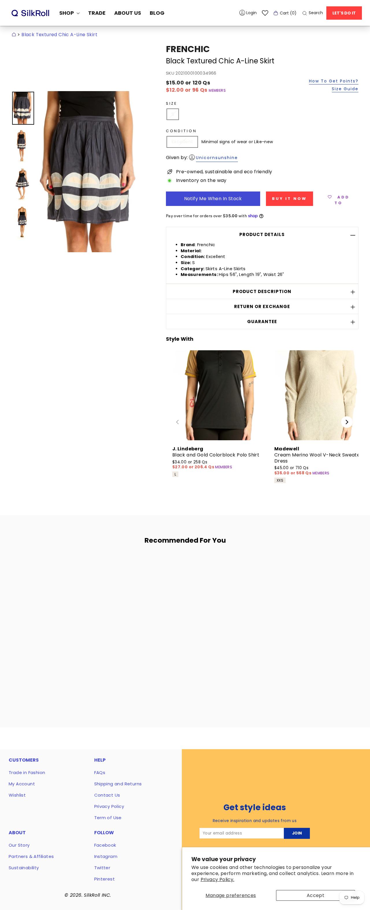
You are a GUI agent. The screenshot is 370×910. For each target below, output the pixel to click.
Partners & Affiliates (31, 856)
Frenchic (188, 49)
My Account (22, 784)
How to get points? (333, 81)
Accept (315, 895)
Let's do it (344, 13)
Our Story (19, 845)
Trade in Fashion (27, 772)
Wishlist (17, 795)
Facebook (105, 845)
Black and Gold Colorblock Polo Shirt (215, 455)
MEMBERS (217, 90)
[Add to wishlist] (91, 565)
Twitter (102, 868)
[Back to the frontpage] (14, 34)
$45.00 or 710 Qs (293, 470)
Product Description (262, 291)
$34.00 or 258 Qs (193, 464)
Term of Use (108, 818)
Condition (181, 130)
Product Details (262, 234)
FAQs (100, 772)
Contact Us (107, 795)
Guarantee (262, 321)
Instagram (106, 856)
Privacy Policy (109, 806)
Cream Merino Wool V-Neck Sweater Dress (318, 458)
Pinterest (104, 879)
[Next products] (347, 422)
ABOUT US (127, 12)
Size (171, 103)
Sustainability (24, 868)
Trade (97, 12)
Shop (67, 12)
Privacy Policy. (217, 879)
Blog (157, 12)
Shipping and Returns (118, 784)
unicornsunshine (217, 158)
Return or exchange (262, 306)
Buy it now (289, 198)
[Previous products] (177, 422)
